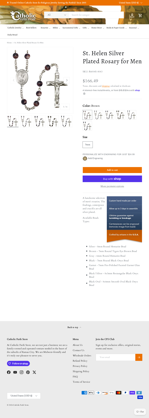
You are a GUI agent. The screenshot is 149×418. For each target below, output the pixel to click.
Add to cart (112, 170)
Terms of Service (81, 382)
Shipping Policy (81, 371)
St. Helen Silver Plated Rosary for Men (29, 43)
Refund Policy (80, 360)
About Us (78, 345)
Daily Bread (12, 35)
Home (9, 43)
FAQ (75, 376)
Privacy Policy (80, 366)
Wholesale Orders (82, 355)
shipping (106, 86)
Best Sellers (31, 28)
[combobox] (84, 15)
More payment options (112, 186)
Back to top (73, 327)
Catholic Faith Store (20, 405)
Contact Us (78, 350)
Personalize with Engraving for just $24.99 (109, 154)
